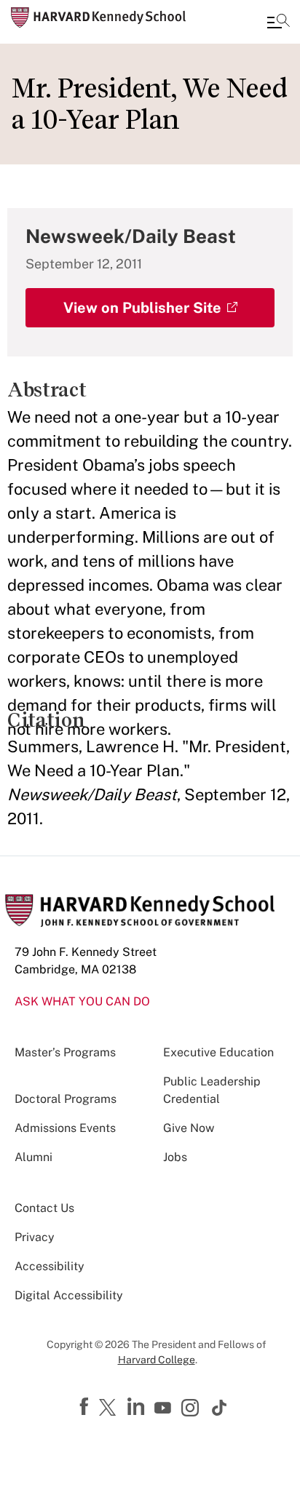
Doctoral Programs (66, 1099)
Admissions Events (65, 1128)
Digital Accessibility (69, 1295)
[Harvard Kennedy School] (98, 17)
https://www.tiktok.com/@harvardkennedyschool (220, 1408)
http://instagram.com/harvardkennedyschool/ (192, 1409)
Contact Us (44, 1208)
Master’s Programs (65, 1052)
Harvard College (156, 1360)
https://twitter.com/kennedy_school (110, 1408)
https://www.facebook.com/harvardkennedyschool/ (86, 1407)
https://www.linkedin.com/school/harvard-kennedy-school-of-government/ (138, 1407)
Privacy (35, 1237)
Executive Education (218, 1052)
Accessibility (49, 1266)
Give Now (188, 1128)
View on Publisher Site (142, 307)
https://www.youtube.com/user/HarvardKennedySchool (164, 1408)
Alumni (33, 1157)
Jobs (175, 1157)
